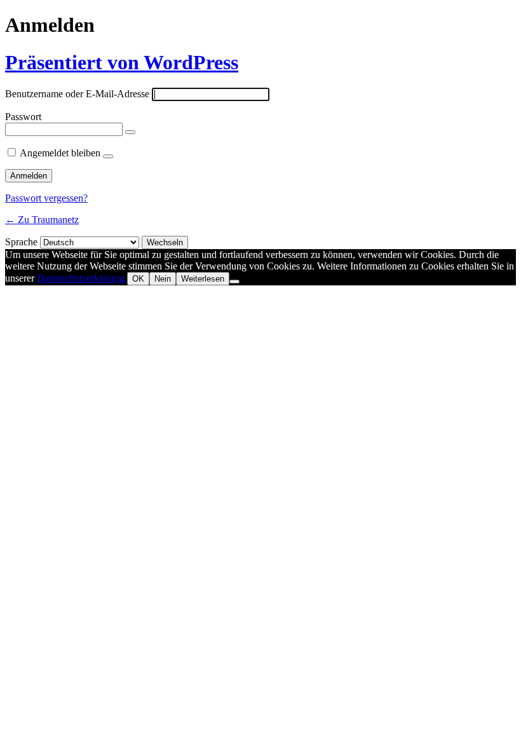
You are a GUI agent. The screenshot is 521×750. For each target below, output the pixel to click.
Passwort (23, 116)
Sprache (21, 241)
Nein (162, 278)
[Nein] (234, 281)
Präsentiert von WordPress (121, 62)
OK (138, 278)
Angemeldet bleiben (60, 152)
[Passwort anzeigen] (130, 132)
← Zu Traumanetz (42, 219)
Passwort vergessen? (46, 198)
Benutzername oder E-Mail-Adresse (77, 93)
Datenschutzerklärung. (82, 278)
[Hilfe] (108, 156)
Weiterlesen (202, 278)
